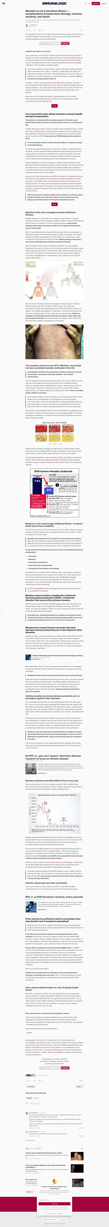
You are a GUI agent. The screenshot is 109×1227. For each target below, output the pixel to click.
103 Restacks (45, 1075)
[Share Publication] (89, 3)
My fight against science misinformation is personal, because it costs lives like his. (46, 1156)
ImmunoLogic (30, 1040)
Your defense (57, 682)
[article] (54, 1156)
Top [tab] (27, 1148)
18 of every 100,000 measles (51, 604)
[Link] (23, 115)
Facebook (59, 1052)
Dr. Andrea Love (33, 25)
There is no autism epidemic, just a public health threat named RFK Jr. (45, 1166)
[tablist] (32, 1098)
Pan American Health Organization (49, 151)
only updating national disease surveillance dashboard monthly (58, 179)
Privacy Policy (66, 1209)
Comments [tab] (29, 1098)
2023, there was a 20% (35, 129)
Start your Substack (50, 1219)
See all (29, 1192)
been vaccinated (35, 707)
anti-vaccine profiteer (48, 195)
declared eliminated (42, 837)
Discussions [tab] (38, 1148)
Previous (31, 1086)
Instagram (36, 1052)
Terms (58, 1215)
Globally (53, 787)
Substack (46, 1223)
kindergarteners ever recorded (68, 167)
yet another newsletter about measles (57, 83)
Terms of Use (62, 1207)
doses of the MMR (49, 871)
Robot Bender (33, 1131)
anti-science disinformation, (62, 862)
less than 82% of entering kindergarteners (64, 402)
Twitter (49, 1052)
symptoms (33, 306)
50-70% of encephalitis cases (38, 588)
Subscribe (96, 3)
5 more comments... (30, 1140)
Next (78, 1086)
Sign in (104, 3)
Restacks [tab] (36, 1098)
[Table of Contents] (2, 613)
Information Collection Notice (54, 1209)
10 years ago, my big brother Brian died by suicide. (43, 1153)
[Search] (85, 3)
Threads (44, 1052)
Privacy (54, 1215)
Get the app (62, 1219)
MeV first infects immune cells (36, 246)
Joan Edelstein (33, 1112)
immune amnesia (76, 675)
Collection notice (65, 1215)
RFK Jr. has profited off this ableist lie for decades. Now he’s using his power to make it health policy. (46, 1170)
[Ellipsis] (82, 1112)
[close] (70, 1179)
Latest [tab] (31, 1148)
